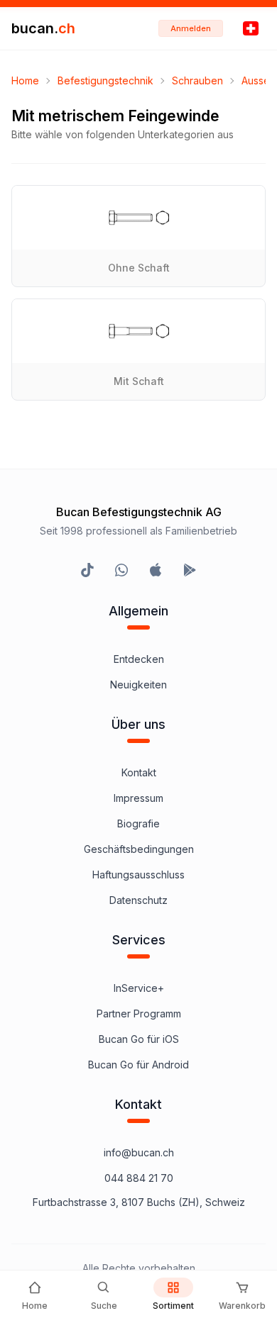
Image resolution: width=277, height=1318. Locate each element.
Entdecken (139, 659)
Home (25, 80)
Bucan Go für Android (138, 1065)
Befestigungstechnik (105, 80)
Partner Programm (139, 1013)
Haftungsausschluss (138, 875)
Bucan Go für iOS (139, 1039)
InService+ (139, 988)
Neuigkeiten (138, 684)
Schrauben (197, 80)
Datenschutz (138, 900)
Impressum (138, 798)
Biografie (138, 823)
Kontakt (138, 772)
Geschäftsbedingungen (139, 849)
